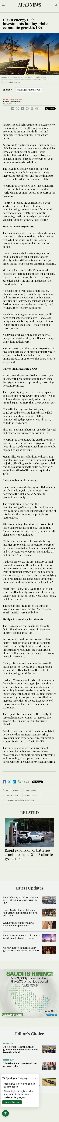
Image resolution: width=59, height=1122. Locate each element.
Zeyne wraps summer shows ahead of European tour (18, 924)
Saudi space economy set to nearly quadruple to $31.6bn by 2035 (21, 936)
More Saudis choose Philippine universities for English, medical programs (20, 912)
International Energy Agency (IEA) (20, 800)
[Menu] (3, 4)
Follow (51, 108)
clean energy (31, 790)
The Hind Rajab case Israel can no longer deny (20, 1064)
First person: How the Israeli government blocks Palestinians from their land (20, 1049)
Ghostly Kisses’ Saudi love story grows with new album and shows (21, 949)
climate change (31, 795)
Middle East (8, 1043)
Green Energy (12, 795)
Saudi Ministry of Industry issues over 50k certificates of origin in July (20, 900)
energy (16, 790)
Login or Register (12, 1102)
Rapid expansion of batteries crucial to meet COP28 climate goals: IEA (29, 854)
